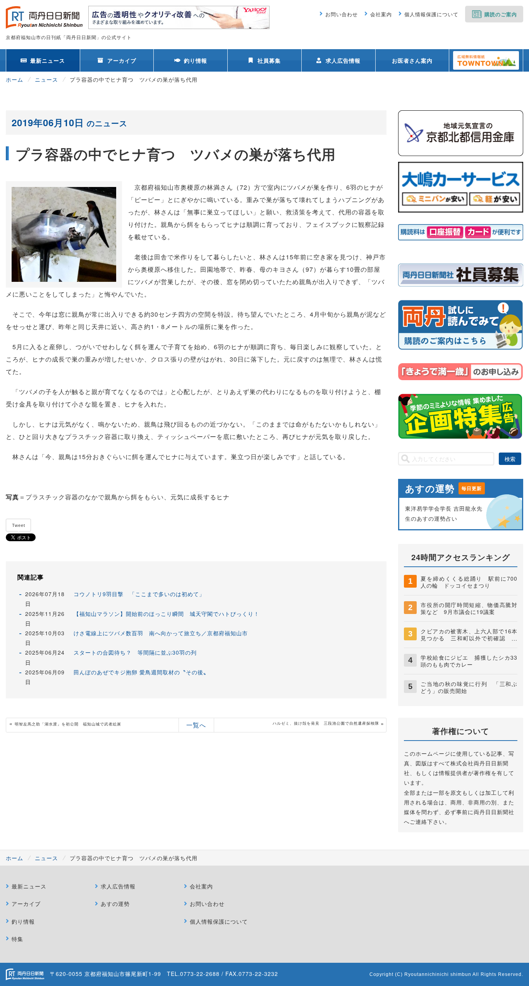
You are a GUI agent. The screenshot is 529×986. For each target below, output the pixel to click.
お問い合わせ (341, 14)
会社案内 (381, 14)
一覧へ (196, 724)
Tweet (18, 525)
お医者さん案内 (412, 60)
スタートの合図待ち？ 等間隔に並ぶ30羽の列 (135, 652)
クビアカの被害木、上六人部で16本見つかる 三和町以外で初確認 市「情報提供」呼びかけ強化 (469, 638)
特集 (17, 939)
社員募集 (269, 60)
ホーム (14, 79)
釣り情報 (195, 60)
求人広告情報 (343, 60)
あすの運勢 (115, 903)
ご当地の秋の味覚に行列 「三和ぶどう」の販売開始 (469, 687)
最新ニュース (47, 60)
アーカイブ (121, 60)
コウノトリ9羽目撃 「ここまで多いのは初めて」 (139, 594)
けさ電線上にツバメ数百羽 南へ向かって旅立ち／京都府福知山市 (161, 633)
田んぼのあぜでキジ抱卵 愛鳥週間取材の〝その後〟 (141, 672)
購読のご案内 (500, 14)
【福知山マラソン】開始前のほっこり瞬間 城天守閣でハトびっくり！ (166, 613)
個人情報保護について (431, 14)
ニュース (46, 79)
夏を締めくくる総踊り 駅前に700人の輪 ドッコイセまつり (469, 581)
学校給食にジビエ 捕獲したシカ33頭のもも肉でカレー (469, 660)
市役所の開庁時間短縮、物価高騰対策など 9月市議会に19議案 (469, 608)
